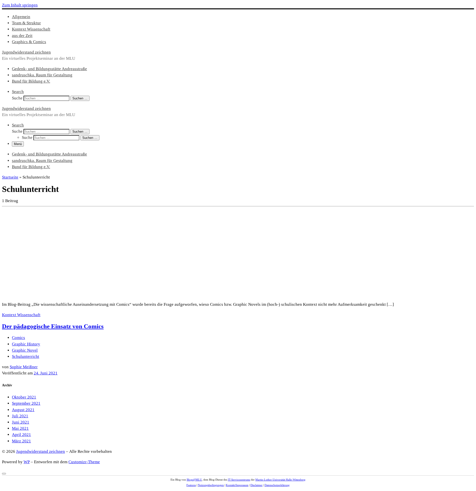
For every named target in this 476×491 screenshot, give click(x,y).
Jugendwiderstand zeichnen (40, 451)
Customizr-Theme (84, 462)
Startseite (10, 177)
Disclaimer (256, 485)
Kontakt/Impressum (237, 485)
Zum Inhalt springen (20, 5)
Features (191, 485)
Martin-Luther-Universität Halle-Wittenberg (280, 479)
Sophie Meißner (24, 367)
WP (27, 462)
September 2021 (26, 403)
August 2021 (23, 409)
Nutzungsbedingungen (211, 485)
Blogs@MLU (194, 479)
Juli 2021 (20, 416)
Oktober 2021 (24, 397)
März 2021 (21, 441)
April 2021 (21, 434)
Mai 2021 (20, 428)
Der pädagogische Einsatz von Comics (53, 326)
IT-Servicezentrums (239, 479)
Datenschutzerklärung (277, 485)
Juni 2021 (20, 422)
